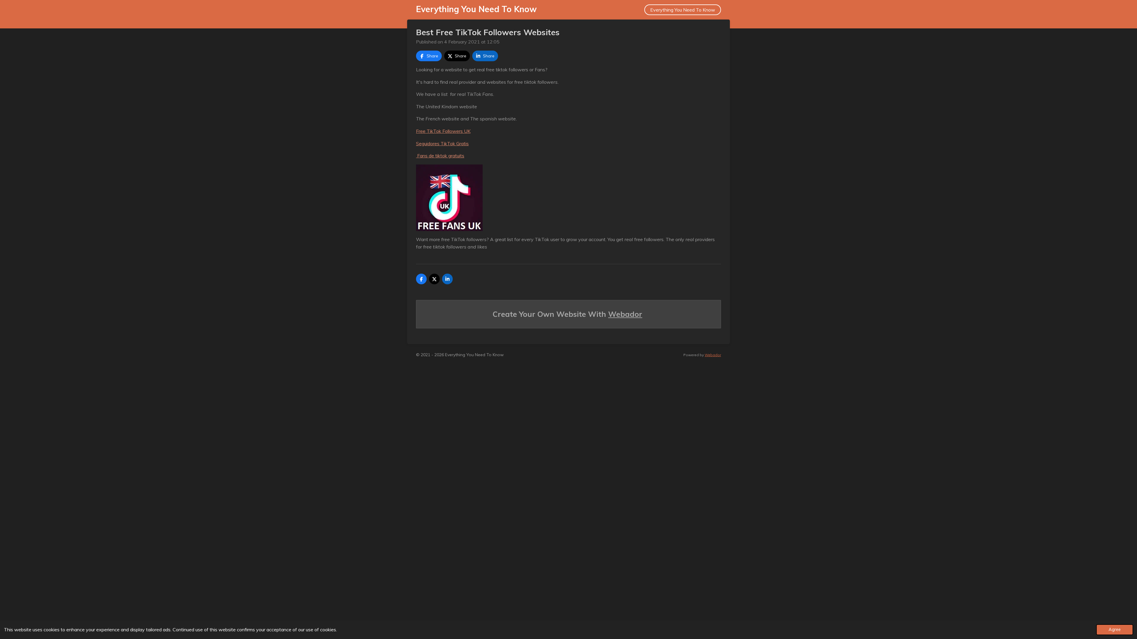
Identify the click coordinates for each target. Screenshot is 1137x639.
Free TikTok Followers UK (443, 131)
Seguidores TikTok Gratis (442, 143)
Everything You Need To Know (476, 9)
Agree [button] (1115, 629)
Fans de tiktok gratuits (440, 156)
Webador (625, 314)
